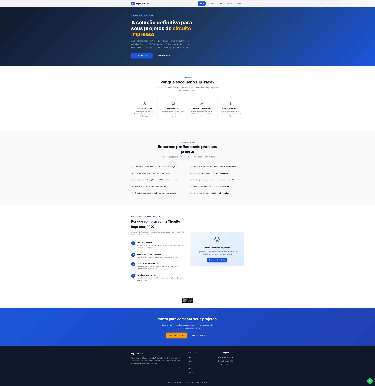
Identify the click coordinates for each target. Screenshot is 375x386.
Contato (239, 3)
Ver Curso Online (163, 55)
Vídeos (229, 3)
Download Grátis (143, 55)
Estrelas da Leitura (224, 365)
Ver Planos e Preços (176, 335)
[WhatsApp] (370, 381)
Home (202, 3)
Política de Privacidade (225, 357)
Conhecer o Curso (199, 335)
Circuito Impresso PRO (225, 361)
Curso (221, 3)
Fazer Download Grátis (217, 260)
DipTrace (140, 3)
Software (211, 3)
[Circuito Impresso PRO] (187, 300)
